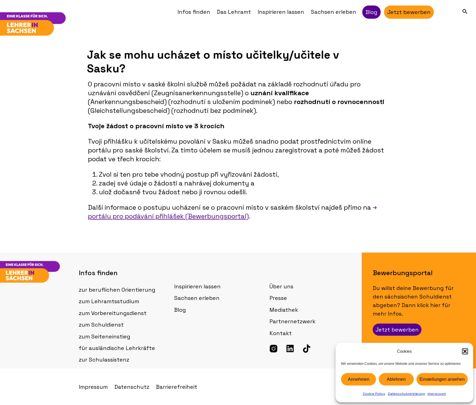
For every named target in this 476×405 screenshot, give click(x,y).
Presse (278, 298)
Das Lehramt (234, 11)
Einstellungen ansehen (442, 379)
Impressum (437, 394)
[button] (465, 351)
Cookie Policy (374, 394)
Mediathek (283, 309)
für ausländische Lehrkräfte (117, 348)
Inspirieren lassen (281, 11)
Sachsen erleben (333, 11)
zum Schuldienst (101, 324)
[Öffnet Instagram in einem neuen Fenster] (273, 348)
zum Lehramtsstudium (109, 301)
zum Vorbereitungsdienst (113, 313)
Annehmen (358, 379)
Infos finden (193, 11)
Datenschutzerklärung (406, 394)
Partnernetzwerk (292, 321)
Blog (180, 309)
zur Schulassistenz (104, 359)
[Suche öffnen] (465, 11)
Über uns (281, 286)
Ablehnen (396, 379)
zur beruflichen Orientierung (117, 289)
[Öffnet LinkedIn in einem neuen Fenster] (290, 348)
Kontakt (280, 333)
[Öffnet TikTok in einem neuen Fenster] (306, 348)
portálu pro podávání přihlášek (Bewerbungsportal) (168, 216)
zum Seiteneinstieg (104, 336)
